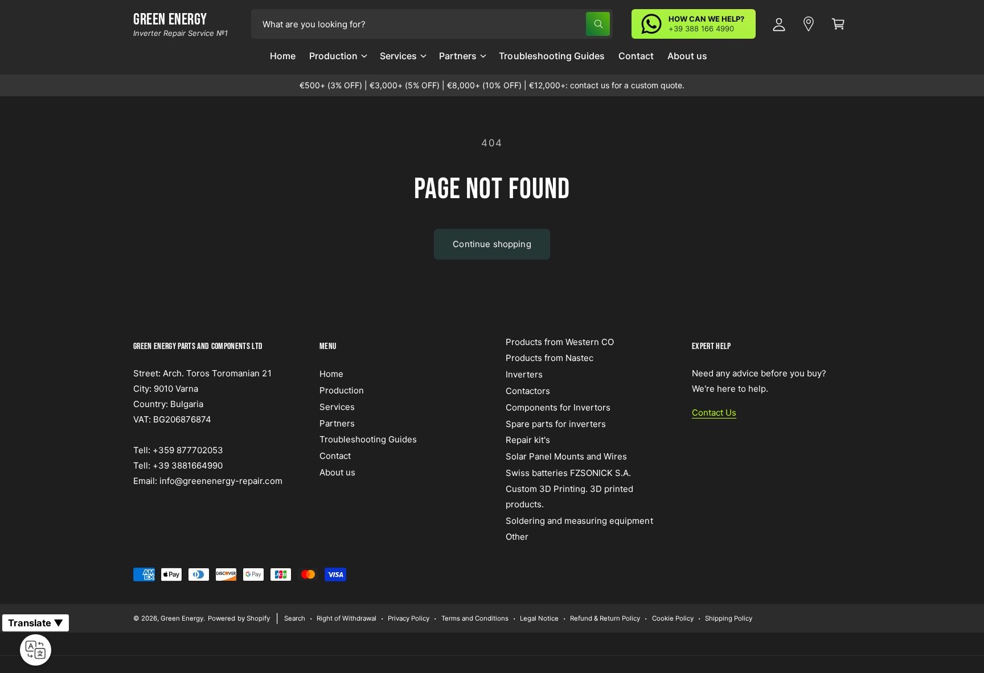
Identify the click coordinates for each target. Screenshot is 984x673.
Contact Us (714, 412)
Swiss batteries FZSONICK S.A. (568, 472)
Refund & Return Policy (605, 618)
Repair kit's (528, 439)
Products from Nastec (549, 357)
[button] (337, 60)
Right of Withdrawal (346, 618)
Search (294, 618)
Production (333, 55)
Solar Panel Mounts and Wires (566, 456)
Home (331, 373)
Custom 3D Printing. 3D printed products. (569, 496)
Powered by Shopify (238, 618)
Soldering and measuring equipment (579, 520)
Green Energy (182, 618)
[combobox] (432, 24)
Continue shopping (492, 244)
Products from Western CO (560, 341)
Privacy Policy (408, 618)
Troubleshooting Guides (368, 439)
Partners (458, 55)
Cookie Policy (673, 618)
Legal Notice (539, 618)
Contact (335, 455)
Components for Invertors (558, 407)
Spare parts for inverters (556, 423)
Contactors (528, 390)
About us (337, 472)
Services (398, 55)
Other (517, 536)
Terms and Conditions (475, 618)
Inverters (524, 374)
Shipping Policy (728, 618)
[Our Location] (808, 24)
